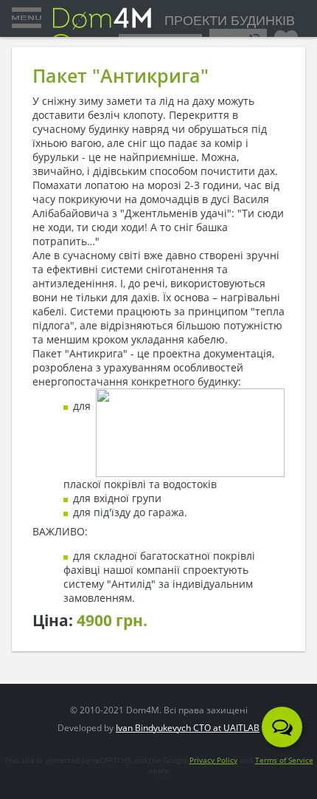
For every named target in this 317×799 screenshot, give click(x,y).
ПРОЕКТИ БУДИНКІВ (229, 20)
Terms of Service (284, 760)
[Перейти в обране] (286, 35)
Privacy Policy (213, 760)
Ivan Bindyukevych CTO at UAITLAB (187, 727)
